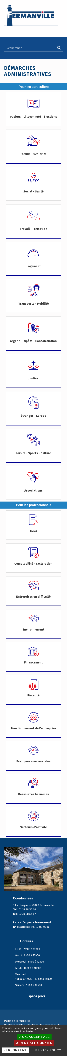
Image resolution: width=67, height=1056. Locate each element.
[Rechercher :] (33, 48)
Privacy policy (48, 1050)
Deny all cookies (35, 1043)
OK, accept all (35, 1036)
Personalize (15, 1050)
